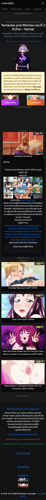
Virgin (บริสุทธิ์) (21, 239)
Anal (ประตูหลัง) (27, 225)
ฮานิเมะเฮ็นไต (7, 3)
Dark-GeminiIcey (28, 200)
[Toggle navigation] (43, 3)
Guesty (39, 493)
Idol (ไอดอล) (36, 231)
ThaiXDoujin (23, 453)
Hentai (27, 9)
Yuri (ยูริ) (31, 239)
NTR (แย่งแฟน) (25, 234)
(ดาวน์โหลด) (35, 89)
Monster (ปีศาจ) (11, 234)
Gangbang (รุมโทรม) (22, 231)
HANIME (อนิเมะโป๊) (12, 225)
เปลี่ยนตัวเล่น (10, 102)
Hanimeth (37, 9)
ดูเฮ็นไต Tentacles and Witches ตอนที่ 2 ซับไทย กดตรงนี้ (23, 41)
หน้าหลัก (4, 9)
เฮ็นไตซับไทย (23, 467)
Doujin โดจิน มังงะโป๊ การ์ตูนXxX (23, 409)
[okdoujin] (23, 480)
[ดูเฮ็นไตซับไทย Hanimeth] (23, 485)
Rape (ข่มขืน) (19, 236)
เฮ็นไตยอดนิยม (16, 9)
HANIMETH (23, 475)
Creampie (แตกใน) (23, 228)
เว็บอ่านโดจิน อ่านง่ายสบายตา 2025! (23, 434)
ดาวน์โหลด (36, 102)
